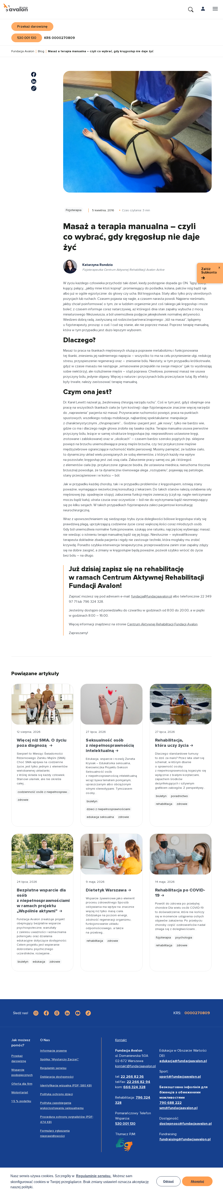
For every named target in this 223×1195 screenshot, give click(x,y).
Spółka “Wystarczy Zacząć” (59, 1059)
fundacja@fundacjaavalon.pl (151, 596)
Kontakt (121, 1040)
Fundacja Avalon (22, 51)
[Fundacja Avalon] (15, 7)
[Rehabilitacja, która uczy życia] (180, 704)
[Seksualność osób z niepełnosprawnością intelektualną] (111, 704)
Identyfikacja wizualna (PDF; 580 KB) (66, 1085)
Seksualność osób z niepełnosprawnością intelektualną (110, 745)
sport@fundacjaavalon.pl (180, 1076)
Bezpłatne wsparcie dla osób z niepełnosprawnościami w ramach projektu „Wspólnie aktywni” (42, 901)
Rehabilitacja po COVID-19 (180, 893)
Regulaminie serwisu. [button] (93, 1176)
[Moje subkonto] (202, 9)
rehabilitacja (164, 804)
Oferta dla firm (21, 1084)
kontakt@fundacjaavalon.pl (135, 1066)
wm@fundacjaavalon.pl (178, 1108)
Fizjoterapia (73, 210)
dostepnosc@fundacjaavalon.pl (185, 1123)
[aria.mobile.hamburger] (215, 9)
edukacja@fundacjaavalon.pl (183, 1061)
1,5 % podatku (21, 1101)
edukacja (39, 961)
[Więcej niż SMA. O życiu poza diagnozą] (42, 704)
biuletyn (92, 801)
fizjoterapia (163, 937)
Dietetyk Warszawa (107, 890)
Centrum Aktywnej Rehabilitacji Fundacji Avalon (162, 624)
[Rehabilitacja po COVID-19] (180, 854)
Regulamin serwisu (53, 1068)
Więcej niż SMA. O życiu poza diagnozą (42, 743)
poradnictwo (179, 796)
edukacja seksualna (100, 817)
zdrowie (23, 800)
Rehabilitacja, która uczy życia (172, 743)
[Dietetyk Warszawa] (111, 854)
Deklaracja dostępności (56, 1077)
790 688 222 (170, 1103)
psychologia (183, 937)
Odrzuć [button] (168, 1181)
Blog (41, 51)
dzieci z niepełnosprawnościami (108, 809)
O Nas (45, 1040)
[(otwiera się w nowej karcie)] (33, 74)
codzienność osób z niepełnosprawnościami (44, 792)
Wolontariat (19, 1092)
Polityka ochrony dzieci (56, 1094)
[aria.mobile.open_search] (190, 9)
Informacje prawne (53, 1050)
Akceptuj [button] (197, 1181)
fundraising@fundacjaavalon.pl (185, 1139)
